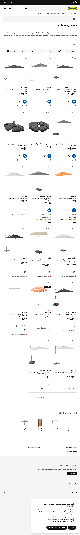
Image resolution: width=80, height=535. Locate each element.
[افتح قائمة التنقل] (5, 9)
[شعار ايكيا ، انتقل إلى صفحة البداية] (72, 9)
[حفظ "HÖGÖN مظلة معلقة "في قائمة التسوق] (45, 102)
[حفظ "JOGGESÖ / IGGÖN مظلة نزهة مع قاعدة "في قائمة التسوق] (74, 272)
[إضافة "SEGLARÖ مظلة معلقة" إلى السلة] (25, 102)
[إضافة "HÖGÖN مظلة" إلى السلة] (74, 210)
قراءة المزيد (73, 38)
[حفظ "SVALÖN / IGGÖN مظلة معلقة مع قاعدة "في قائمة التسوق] (49, 384)
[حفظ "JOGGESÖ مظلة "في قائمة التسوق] (25, 210)
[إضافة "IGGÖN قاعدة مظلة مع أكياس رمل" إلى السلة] (25, 156)
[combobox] (46, 8)
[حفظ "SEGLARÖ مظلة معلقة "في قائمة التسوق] (20, 102)
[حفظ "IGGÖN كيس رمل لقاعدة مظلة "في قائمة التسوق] (45, 156)
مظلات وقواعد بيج (72, 451)
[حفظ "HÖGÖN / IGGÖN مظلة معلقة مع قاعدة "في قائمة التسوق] (69, 156)
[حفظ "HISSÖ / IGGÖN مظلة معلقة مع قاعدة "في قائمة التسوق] (74, 326)
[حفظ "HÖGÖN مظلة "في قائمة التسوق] (69, 210)
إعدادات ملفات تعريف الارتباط (57, 527)
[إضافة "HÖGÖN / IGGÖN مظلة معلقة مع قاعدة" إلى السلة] (74, 156)
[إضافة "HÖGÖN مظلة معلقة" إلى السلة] (49, 102)
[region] (55, 516)
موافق (72, 527)
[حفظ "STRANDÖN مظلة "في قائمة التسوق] (49, 324)
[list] (40, 426)
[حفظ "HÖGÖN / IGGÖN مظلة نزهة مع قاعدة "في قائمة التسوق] (45, 210)
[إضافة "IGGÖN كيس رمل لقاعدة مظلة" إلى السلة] (49, 156)
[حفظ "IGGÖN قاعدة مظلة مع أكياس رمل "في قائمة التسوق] (20, 156)
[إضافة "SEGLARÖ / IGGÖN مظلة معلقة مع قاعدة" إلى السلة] (74, 102)
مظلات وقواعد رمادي (34, 447)
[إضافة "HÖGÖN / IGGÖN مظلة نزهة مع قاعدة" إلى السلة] (49, 210)
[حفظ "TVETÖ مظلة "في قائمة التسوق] (25, 330)
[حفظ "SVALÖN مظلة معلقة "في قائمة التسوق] (74, 384)
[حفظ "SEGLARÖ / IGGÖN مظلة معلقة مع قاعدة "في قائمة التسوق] (69, 102)
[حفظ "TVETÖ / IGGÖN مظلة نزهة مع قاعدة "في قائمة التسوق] (49, 272)
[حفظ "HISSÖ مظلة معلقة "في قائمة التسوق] (25, 272)
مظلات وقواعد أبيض (71, 447)
